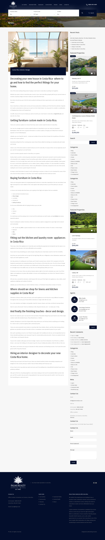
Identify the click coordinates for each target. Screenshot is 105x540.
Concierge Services (84, 307)
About (60, 4)
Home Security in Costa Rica (78, 49)
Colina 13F (75, 273)
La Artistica (55, 216)
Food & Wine (74, 155)
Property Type (37, 11)
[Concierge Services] (74, 311)
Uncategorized (74, 174)
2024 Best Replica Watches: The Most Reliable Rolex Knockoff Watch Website (83, 39)
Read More (83, 71)
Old (72, 165)
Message (72, 450)
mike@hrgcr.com (83, 300)
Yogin (77, 335)
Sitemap (72, 417)
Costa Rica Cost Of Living (77, 42)
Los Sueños (24, 4)
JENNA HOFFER (84, 339)
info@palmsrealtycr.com (76, 400)
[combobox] (20, 14)
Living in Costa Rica (76, 46)
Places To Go (74, 168)
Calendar (73, 153)
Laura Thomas (83, 317)
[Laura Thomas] (74, 321)
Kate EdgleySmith (86, 342)
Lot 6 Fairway (76, 235)
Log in (72, 383)
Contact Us (66, 4)
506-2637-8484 (82, 311)
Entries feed (74, 385)
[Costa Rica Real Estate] (13, 7)
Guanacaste (40, 4)
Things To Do (74, 172)
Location (59, 11)
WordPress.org (74, 389)
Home (72, 157)
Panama (55, 4)
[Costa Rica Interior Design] (38, 52)
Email (71, 437)
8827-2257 (81, 320)
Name (71, 431)
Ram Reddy (81, 337)
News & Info (74, 163)
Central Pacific (48, 4)
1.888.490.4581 (79, 407)
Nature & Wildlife (75, 161)
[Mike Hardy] (74, 302)
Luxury (73, 159)
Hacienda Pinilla (32, 4)
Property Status (13, 11)
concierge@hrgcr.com (84, 309)
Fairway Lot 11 (76, 78)
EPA (22, 227)
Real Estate (74, 170)
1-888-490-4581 (92, 4)
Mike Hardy (82, 298)
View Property (83, 229)
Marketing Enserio (92, 531)
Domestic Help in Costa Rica (78, 44)
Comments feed (75, 387)
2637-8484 (81, 301)
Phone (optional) (74, 443)
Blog (27, 73)
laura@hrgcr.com (83, 318)
